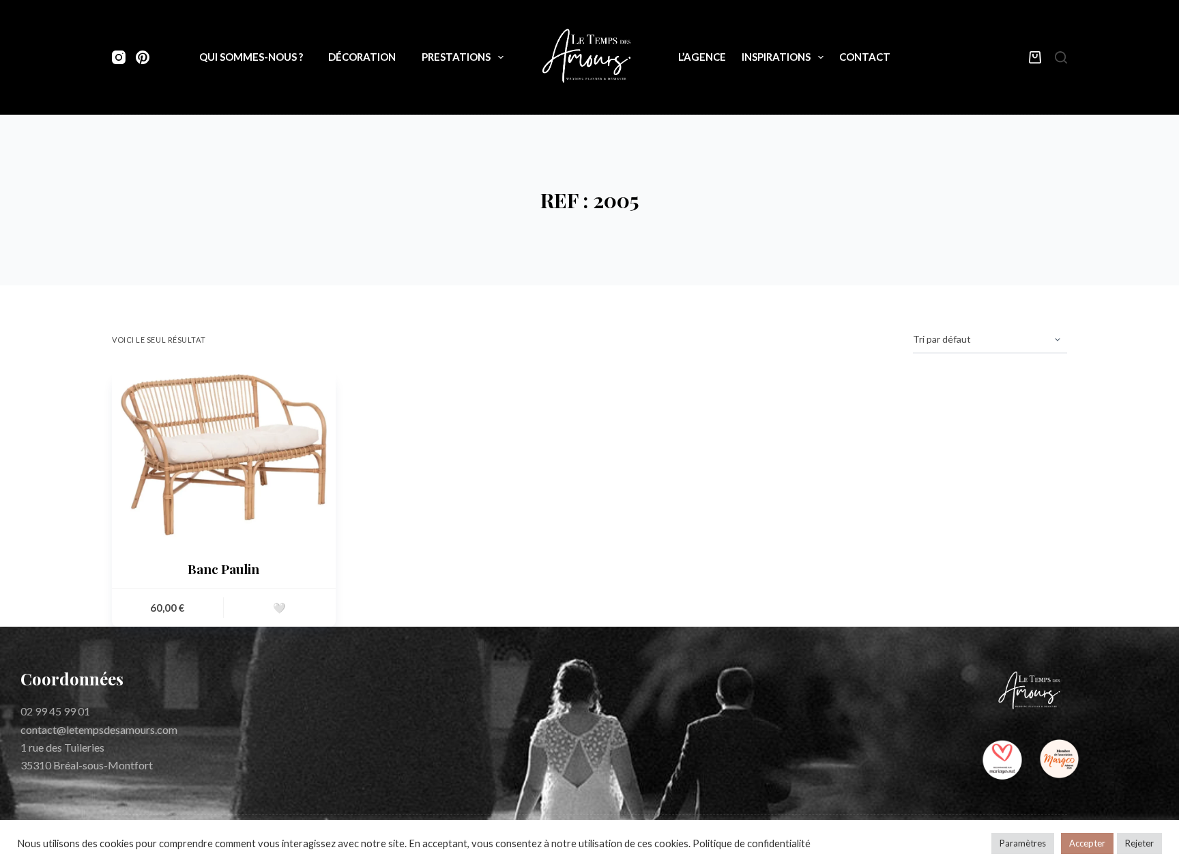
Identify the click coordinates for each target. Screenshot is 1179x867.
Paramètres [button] (1023, 843)
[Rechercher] (1061, 57)
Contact (864, 57)
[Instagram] (119, 57)
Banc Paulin (223, 569)
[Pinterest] (142, 57)
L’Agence (702, 57)
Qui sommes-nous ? (251, 57)
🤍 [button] (279, 607)
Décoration (362, 57)
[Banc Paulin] (224, 455)
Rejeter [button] (1139, 843)
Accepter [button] (1087, 843)
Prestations (456, 57)
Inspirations (776, 57)
